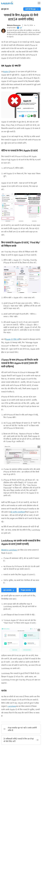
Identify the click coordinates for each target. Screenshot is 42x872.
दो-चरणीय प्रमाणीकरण (18, 512)
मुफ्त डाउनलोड (7, 590)
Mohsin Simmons (14, 25)
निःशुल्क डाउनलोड (26, 590)
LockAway (12, 706)
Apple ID (6, 72)
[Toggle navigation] (39, 3)
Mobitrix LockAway (9, 550)
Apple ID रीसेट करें (12, 339)
